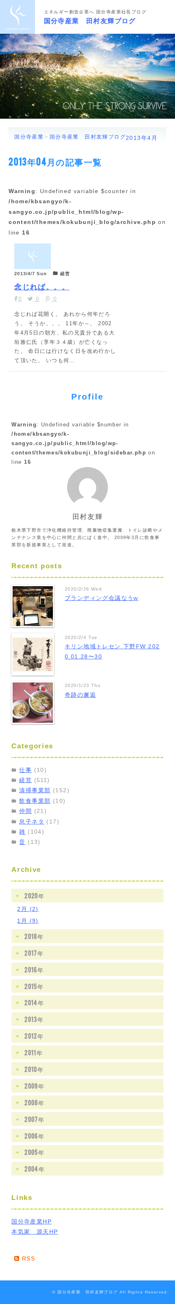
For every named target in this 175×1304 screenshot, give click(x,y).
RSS (27, 1258)
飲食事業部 (34, 801)
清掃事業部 (34, 790)
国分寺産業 (29, 137)
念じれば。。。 (42, 285)
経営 (25, 780)
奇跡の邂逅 (80, 694)
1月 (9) (27, 920)
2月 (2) (27, 909)
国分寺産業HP (31, 1221)
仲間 (25, 811)
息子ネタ (31, 821)
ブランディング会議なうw (101, 598)
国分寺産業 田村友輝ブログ (90, 19)
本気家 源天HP (34, 1231)
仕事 (25, 770)
